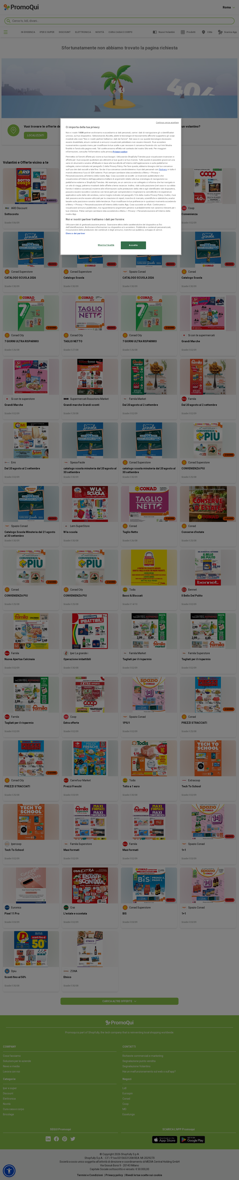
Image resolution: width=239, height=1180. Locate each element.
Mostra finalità (106, 245)
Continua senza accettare (167, 122)
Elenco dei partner (75, 233)
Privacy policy (120, 151)
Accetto (133, 245)
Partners (163, 169)
